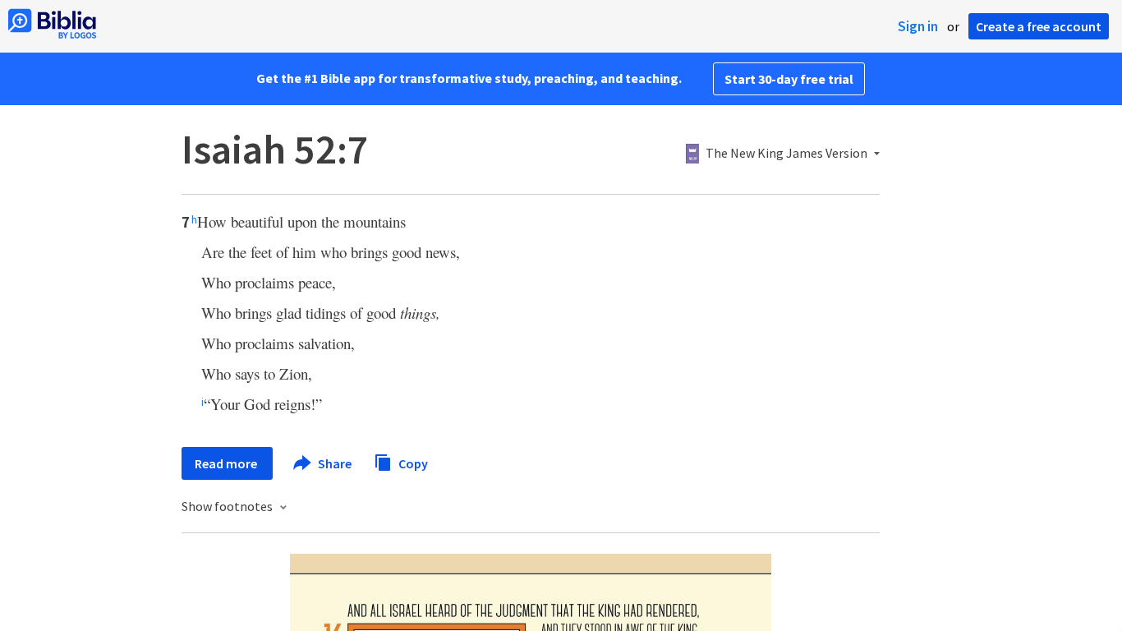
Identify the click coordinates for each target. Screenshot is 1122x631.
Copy (412, 462)
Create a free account (1038, 26)
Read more (227, 463)
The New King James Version (786, 153)
